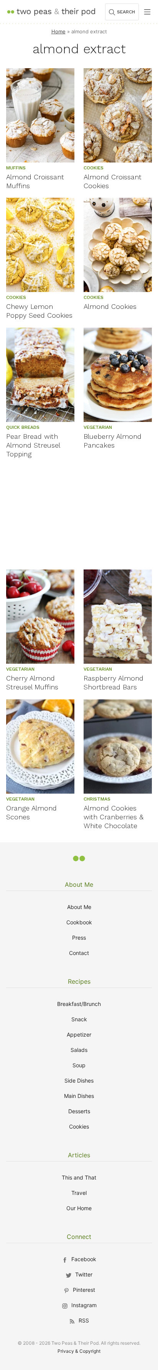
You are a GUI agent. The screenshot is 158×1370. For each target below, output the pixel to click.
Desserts (79, 1111)
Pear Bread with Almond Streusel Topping (33, 445)
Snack (79, 1019)
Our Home (79, 1208)
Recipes (79, 981)
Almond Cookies (110, 306)
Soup (79, 1065)
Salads (79, 1050)
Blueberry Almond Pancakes (113, 440)
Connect (79, 1236)
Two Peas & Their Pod (51, 12)
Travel (79, 1193)
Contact (79, 953)
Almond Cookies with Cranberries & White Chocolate (113, 817)
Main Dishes (79, 1096)
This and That (79, 1177)
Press (79, 937)
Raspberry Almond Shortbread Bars (113, 682)
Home (58, 31)
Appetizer (79, 1034)
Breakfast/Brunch (79, 1004)
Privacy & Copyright (79, 1351)
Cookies (79, 1126)
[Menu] (147, 11)
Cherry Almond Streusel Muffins (32, 682)
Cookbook (79, 922)
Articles (79, 1155)
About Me (79, 884)
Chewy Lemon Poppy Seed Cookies (39, 310)
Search (126, 12)
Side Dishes (79, 1080)
